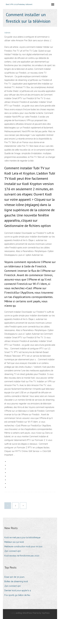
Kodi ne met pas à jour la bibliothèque (22, 537)
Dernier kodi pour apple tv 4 (17, 590)
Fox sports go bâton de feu (17, 595)
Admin (7, 33)
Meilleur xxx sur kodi (14, 542)
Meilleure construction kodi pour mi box (23, 546)
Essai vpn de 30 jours (14, 577)
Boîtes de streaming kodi (16, 581)
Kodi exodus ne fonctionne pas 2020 (21, 556)
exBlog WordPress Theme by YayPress (33, 613)
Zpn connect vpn (12, 551)
